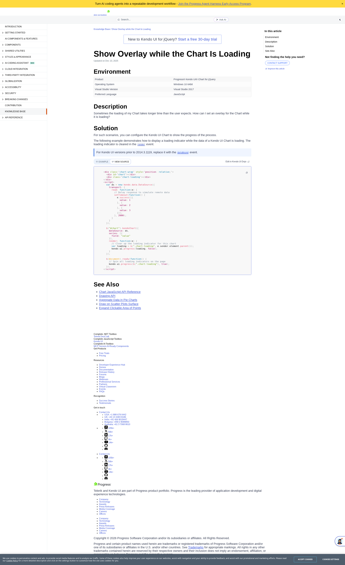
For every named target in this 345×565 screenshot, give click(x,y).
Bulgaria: (116, 422)
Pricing (102, 355)
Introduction (13, 26)
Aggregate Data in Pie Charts (118, 300)
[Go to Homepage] (108, 15)
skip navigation (100, 15)
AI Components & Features (21, 39)
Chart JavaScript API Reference (120, 291)
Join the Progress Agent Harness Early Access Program (214, 3)
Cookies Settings (330, 559)
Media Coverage (107, 509)
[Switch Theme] (340, 20)
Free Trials (104, 353)
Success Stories (107, 400)
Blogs (102, 377)
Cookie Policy (12, 560)
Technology (104, 502)
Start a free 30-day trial (197, 39)
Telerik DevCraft (101, 336)
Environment (112, 71)
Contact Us (104, 412)
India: (115, 419)
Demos (102, 367)
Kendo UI (98, 341)
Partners (103, 384)
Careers (103, 511)
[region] (172, 559)
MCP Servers (100, 346)
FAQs (101, 391)
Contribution (13, 105)
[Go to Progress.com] (102, 485)
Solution (106, 128)
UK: (115, 417)
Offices (102, 514)
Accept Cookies (305, 559)
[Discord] (106, 449)
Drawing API (107, 296)
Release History (106, 372)
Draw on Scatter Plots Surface (118, 304)
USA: (115, 414)
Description (110, 106)
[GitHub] (106, 446)
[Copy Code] (247, 172)
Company (103, 499)
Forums (102, 374)
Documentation (106, 369)
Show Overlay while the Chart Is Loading (131, 29)
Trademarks (195, 547)
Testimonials (105, 403)
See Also (106, 284)
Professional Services (109, 382)
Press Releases (106, 506)
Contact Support (277, 63)
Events (102, 389)
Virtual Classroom (107, 386)
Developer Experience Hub (112, 365)
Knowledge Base (15, 111)
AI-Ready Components (118, 346)
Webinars (103, 379)
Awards (102, 504)
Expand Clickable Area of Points (120, 308)
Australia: (117, 424)
